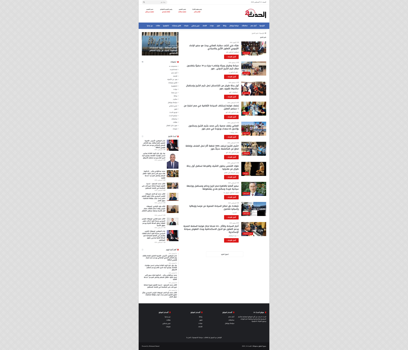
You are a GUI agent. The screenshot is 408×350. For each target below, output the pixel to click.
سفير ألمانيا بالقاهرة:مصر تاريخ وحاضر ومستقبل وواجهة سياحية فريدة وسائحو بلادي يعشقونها (213, 187)
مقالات (158, 25)
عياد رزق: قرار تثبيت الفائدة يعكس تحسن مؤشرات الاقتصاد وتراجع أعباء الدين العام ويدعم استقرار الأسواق (153, 155)
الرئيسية (262, 25)
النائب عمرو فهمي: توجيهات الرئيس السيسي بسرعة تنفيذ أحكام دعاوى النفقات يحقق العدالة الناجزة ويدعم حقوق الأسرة (153, 222)
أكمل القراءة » (231, 56)
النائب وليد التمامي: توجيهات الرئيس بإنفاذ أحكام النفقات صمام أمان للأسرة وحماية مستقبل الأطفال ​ (153, 208)
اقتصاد (205, 25)
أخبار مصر (253, 25)
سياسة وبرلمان (234, 25)
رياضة (224, 25)
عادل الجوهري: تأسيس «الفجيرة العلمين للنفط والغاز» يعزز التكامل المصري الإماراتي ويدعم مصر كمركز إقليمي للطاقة (153, 144)
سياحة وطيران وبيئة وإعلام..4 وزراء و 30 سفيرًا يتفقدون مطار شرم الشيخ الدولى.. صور (213, 67)
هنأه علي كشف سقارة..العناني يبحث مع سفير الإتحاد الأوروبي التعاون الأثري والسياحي (214, 46)
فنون (218, 25)
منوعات (186, 25)
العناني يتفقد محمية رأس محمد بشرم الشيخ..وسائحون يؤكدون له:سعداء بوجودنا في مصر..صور (213, 127)
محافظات (245, 25)
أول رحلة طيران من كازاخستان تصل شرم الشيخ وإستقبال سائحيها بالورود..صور (212, 87)
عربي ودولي (195, 25)
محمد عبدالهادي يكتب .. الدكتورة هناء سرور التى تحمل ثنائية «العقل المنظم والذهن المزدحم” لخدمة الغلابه (154, 174)
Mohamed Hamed (154, 346)
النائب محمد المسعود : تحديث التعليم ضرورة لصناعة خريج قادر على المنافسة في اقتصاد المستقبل (153, 186)
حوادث (212, 25)
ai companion (173, 66)
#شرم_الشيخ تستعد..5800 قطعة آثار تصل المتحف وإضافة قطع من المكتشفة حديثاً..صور (212, 147)
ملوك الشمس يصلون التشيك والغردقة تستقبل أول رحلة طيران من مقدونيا (213, 167)
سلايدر (175, 99)
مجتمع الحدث (173, 116)
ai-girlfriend (173, 69)
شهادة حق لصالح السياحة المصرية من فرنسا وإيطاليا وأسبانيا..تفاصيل (214, 207)
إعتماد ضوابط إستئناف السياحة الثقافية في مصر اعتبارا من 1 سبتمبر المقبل (211, 107)
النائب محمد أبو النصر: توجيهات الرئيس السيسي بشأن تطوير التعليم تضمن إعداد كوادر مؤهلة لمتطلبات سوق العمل (153, 197)
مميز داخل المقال (171, 125)
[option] (160, 43)
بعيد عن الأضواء (172, 79)
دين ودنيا (150, 25)
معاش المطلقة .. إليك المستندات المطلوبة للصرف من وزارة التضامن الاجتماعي (163, 50)
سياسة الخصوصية (197, 337)
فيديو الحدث (173, 112)
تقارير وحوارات (176, 25)
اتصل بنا (188, 337)
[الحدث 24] (255, 13)
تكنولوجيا (166, 25)
